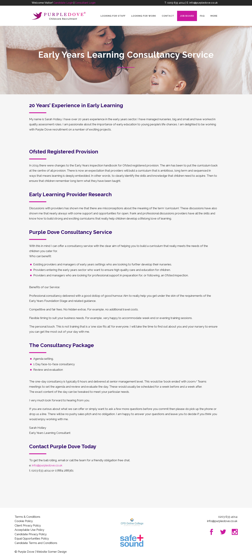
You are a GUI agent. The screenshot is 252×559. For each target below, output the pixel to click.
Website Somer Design (51, 551)
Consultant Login (85, 2)
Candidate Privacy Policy (31, 534)
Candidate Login (63, 2)
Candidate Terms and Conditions (36, 543)
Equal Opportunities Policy (32, 538)
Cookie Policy (24, 521)
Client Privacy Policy (28, 525)
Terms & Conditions (27, 516)
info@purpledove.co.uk (203, 2)
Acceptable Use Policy (29, 529)
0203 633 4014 (176, 2)
